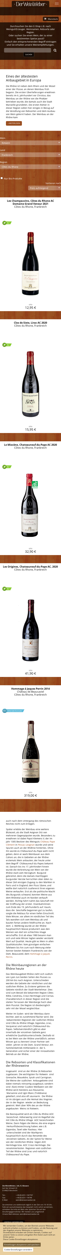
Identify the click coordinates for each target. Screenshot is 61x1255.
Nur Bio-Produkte (13, 178)
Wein (2, 138)
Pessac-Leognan (26, 844)
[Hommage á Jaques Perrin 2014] (30, 742)
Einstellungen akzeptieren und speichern (22, 1244)
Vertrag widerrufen (13, 1222)
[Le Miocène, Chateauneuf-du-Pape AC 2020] (30, 498)
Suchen (28, 54)
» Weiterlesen (14, 123)
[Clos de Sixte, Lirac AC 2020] (30, 376)
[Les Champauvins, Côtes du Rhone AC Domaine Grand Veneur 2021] (30, 254)
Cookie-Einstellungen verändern (18, 1249)
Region (3, 162)
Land (2, 150)
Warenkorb (53, 19)
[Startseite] (30, 4)
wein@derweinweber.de (25, 1200)
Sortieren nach (53, 183)
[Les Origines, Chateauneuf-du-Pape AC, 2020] (30, 620)
